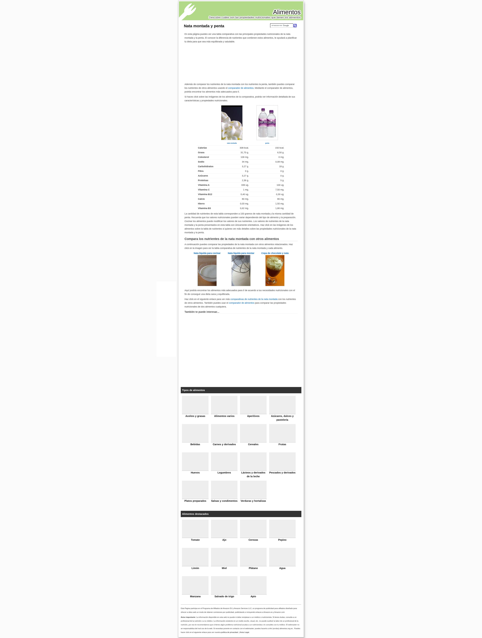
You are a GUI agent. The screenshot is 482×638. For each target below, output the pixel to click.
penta (267, 143)
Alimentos (287, 12)
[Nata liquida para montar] (241, 285)
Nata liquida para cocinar (207, 253)
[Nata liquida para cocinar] (207, 285)
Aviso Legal (244, 632)
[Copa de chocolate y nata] (274, 285)
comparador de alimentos (241, 88)
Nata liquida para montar (241, 253)
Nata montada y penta (204, 26)
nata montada (232, 143)
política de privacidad (229, 632)
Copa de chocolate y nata (275, 253)
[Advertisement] (241, 62)
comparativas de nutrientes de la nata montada (254, 299)
